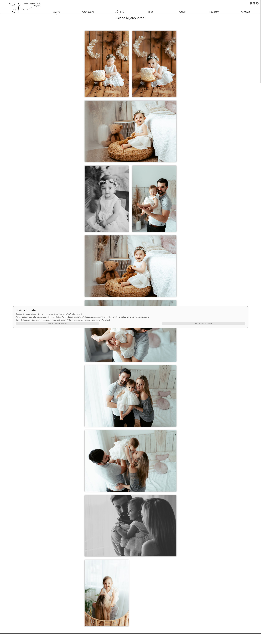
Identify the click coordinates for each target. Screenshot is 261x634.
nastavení (46, 320)
